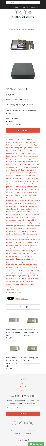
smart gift (27, 267)
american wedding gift (14, 148)
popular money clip (31, 262)
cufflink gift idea (33, 198)
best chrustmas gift (12, 156)
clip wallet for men (30, 187)
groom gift (20, 220)
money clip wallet (19, 251)
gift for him (23, 214)
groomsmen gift (25, 223)
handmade (35, 223)
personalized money (26, 259)
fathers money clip (23, 209)
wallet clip (18, 278)
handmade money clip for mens (17, 231)
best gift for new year (27, 156)
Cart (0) (25, 7)
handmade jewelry (16, 228)
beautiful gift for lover (26, 150)
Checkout (35, 7)
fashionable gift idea (16, 206)
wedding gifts (23, 284)
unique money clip (23, 276)
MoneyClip (10, 256)
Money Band (24, 245)
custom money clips (26, 200)
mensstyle (30, 242)
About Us (23, 387)
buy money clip (27, 167)
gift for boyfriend (12, 214)
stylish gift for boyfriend (14, 270)
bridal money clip (26, 164)
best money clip (25, 159)
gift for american (32, 212)
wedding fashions (12, 284)
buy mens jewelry (15, 167)
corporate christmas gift (30, 189)
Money (17, 245)
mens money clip (20, 242)
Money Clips (27, 139)
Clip (14, 187)
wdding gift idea (15, 281)
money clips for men (29, 253)
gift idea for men (28, 217)
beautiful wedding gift (28, 153)
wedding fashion (27, 281)
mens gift (9, 239)
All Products (18, 139)
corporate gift (11, 192)
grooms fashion (30, 220)
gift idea (18, 217)
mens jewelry (25, 239)
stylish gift (35, 267)
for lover (22, 212)
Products (17, 29)
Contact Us (23, 390)
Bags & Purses (27, 148)
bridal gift (15, 164)
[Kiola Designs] (23, 16)
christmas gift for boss (29, 173)
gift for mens (32, 214)
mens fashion (32, 237)
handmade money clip (31, 228)
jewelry (31, 231)
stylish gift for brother (31, 270)
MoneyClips (18, 256)
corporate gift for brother (15, 195)
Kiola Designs (16, 292)
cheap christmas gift (13, 170)
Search (23, 383)
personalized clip (12, 259)
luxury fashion (21, 234)
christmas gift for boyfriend (15, 175)
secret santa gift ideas (13, 265)
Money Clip (33, 245)
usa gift (32, 276)
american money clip (29, 145)
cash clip (36, 167)
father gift (12, 209)
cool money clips (16, 189)
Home (13, 431)
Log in (15, 7)
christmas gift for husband (21, 178)
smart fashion (19, 267)
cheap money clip (27, 170)
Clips (8, 189)
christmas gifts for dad (23, 184)
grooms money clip (13, 223)
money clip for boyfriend (15, 248)
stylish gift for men (12, 273)
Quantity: (9, 121)
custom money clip (12, 200)
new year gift (27, 256)
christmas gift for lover (23, 181)
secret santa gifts (26, 265)
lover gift (12, 234)
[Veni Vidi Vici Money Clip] (23, 44)
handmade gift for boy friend (16, 226)
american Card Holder (21, 142)
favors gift (15, 212)
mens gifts (16, 239)
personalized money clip (14, 262)
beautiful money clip (13, 153)
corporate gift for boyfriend (26, 192)
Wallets (24, 278)
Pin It (17, 298)
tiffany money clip (26, 273)
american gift (16, 145)
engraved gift (19, 203)
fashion (27, 203)
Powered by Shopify (23, 440)
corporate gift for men (19, 198)
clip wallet (19, 187)
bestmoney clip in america (24, 161)
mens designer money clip (18, 237)
